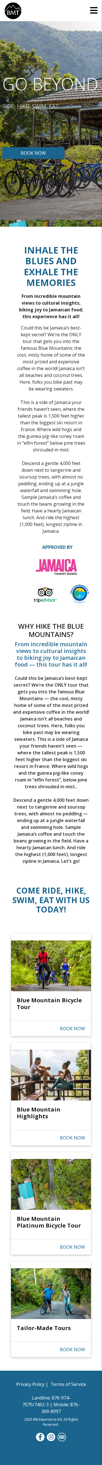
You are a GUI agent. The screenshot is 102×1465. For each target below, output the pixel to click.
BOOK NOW (33, 153)
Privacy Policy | (32, 1384)
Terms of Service (67, 1384)
